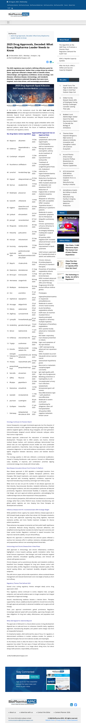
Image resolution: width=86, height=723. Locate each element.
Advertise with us (27, 712)
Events (66, 5)
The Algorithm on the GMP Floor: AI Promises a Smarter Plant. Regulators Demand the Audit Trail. (68, 46)
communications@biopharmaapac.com (20, 720)
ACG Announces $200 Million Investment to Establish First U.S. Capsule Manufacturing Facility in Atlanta (69, 177)
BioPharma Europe (24, 5)
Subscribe (34, 677)
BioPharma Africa (48, 5)
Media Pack (72, 5)
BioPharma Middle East (36, 5)
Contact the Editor (44, 712)
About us (13, 712)
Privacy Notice (60, 720)
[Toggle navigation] (8, 22)
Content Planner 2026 (62, 712)
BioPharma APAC (58, 5)
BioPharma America (12, 5)
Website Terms (50, 720)
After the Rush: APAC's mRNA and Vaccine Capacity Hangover (67, 64)
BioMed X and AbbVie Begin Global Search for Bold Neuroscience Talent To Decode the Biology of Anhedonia (70, 121)
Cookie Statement (72, 720)
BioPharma (12, 34)
